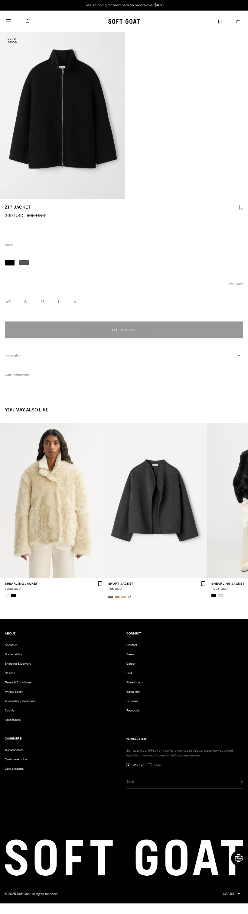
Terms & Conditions (18, 682)
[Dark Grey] (24, 262)
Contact (131, 645)
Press (130, 654)
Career (130, 664)
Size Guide (235, 284)
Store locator (134, 682)
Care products (14, 769)
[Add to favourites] (100, 583)
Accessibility (13, 719)
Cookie (10, 710)
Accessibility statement (20, 701)
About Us (11, 645)
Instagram (133, 692)
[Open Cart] (238, 21)
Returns (10, 673)
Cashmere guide (16, 759)
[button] (28, 21)
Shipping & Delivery (18, 664)
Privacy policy (14, 692)
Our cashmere (14, 750)
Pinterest (132, 701)
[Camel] (117, 597)
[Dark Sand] (123, 597)
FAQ (129, 673)
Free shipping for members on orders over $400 (124, 5)
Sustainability (13, 654)
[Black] (10, 262)
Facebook (133, 710)
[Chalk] (7, 595)
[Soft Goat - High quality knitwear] (124, 21)
